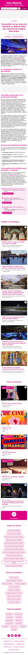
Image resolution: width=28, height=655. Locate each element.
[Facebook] (15, 635)
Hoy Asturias (14, 626)
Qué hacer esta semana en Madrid (14, 539)
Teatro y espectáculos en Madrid (14, 580)
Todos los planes (14, 577)
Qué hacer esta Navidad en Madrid (14, 565)
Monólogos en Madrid (20, 583)
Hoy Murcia (22, 626)
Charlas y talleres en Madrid (14, 596)
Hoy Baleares (19, 620)
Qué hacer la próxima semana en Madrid (14, 542)
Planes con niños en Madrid (14, 599)
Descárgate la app (20, 644)
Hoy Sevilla (18, 617)
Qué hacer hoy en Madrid (14, 530)
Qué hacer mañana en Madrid (14, 533)
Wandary (9, 652)
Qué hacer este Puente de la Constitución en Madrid (14, 562)
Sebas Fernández (19, 34)
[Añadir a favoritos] (25, 40)
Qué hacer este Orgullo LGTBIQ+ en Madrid (14, 558)
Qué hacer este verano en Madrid (14, 555)
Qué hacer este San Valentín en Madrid (14, 546)
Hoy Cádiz (14, 629)
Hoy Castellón (9, 623)
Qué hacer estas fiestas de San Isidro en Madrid (14, 552)
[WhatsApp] (8, 635)
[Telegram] (12, 635)
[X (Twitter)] (19, 635)
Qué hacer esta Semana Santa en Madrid (14, 549)
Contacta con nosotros (14, 649)
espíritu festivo (13, 175)
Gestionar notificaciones (9, 644)
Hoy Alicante (19, 623)
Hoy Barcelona (18, 614)
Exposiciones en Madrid (14, 589)
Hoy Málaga (5, 626)
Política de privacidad (19, 641)
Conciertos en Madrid (14, 586)
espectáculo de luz (19, 58)
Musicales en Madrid (7, 583)
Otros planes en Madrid (14, 602)
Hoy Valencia (10, 617)
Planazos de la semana (19, 646)
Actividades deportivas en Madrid (14, 593)
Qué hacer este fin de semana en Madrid (14, 536)
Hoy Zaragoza (9, 620)
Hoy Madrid (9, 614)
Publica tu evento (8, 646)
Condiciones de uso (8, 641)
